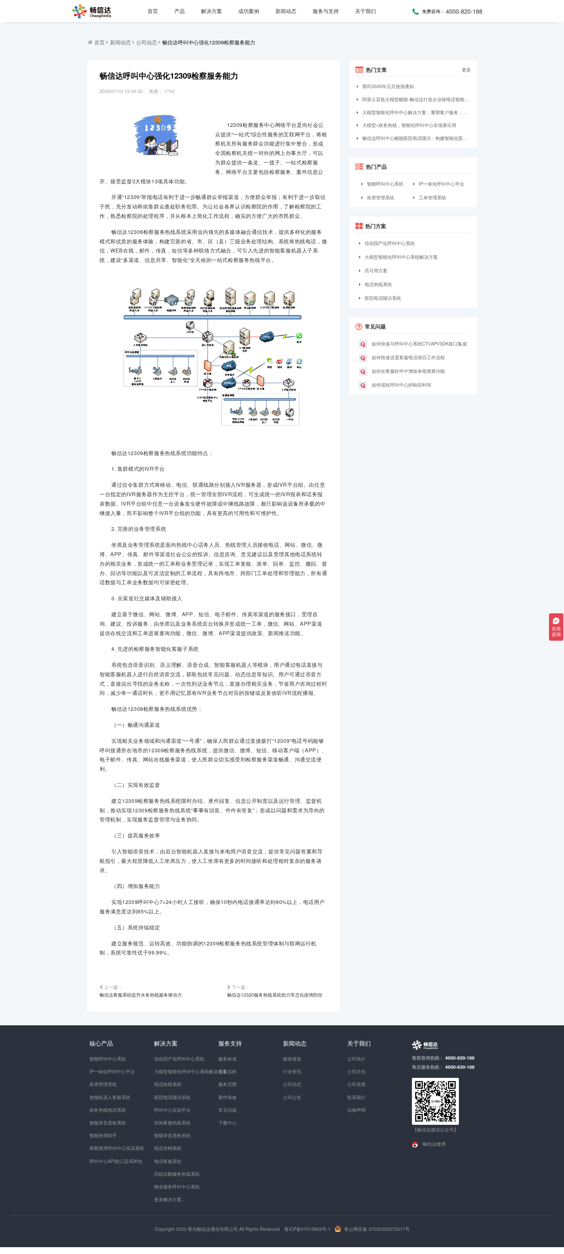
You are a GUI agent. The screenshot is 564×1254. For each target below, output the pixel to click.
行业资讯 (292, 1071)
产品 (179, 11)
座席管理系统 (380, 197)
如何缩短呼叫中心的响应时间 (400, 384)
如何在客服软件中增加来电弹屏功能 (407, 371)
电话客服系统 (166, 1161)
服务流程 (227, 1071)
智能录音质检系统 (101, 1122)
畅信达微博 (433, 1143)
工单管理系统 (431, 197)
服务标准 (227, 1058)
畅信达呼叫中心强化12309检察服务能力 (208, 42)
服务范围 (227, 1084)
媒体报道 (292, 1058)
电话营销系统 (166, 1148)
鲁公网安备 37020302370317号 (377, 1229)
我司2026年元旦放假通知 (387, 86)
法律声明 (356, 1110)
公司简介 (356, 1058)
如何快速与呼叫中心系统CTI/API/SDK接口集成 (418, 343)
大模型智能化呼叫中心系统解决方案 (400, 256)
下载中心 (227, 1122)
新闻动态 (285, 11)
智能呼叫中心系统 (384, 183)
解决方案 (211, 11)
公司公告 (292, 1097)
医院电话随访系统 (382, 298)
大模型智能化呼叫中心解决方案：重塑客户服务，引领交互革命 (416, 112)
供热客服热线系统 (166, 1122)
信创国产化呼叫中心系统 (389, 243)
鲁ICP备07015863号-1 (308, 1229)
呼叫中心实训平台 (166, 1110)
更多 (466, 69)
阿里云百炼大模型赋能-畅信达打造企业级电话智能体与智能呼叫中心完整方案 (416, 99)
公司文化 (356, 1071)
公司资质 (356, 1084)
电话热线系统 (377, 284)
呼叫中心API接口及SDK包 (101, 1161)
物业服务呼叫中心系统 (166, 1186)
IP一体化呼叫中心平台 (440, 183)
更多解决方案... (166, 1199)
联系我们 (356, 1097)
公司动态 (146, 42)
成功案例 (248, 11)
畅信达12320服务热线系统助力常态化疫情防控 (274, 991)
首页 (153, 11)
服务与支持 (326, 11)
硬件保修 (227, 1097)
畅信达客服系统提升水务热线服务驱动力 (141, 991)
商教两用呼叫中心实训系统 (101, 1148)
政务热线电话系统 (101, 1110)
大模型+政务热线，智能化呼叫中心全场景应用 (408, 125)
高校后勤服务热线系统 (166, 1173)
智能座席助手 (101, 1135)
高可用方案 (375, 270)
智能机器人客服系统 (101, 1097)
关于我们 (365, 11)
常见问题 (227, 1110)
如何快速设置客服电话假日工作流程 (407, 357)
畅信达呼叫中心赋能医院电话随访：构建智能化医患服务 (416, 138)
